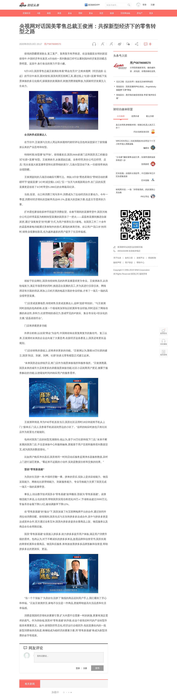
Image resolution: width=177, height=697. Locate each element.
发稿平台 (140, 258)
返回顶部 (163, 365)
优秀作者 (135, 116)
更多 (151, 13)
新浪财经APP (94, 5)
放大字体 (110, 44)
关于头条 (117, 258)
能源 (112, 13)
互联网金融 (125, 13)
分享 (136, 44)
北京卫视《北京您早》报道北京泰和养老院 (134, 81)
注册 (153, 5)
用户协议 (129, 262)
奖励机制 (152, 258)
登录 (78, 668)
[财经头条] (29, 5)
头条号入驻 (120, 55)
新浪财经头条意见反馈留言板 (130, 247)
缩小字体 (102, 44)
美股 (59, 13)
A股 (38, 13)
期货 (101, 13)
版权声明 (117, 262)
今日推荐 (121, 116)
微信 (127, 44)
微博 (119, 44)
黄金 (91, 13)
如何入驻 (129, 258)
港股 (49, 13)
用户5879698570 (52, 44)
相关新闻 (30, 683)
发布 (97, 668)
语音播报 (94, 44)
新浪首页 (163, 333)
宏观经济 (26, 13)
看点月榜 (150, 116)
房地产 (140, 13)
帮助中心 (140, 262)
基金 (70, 13)
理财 (80, 13)
